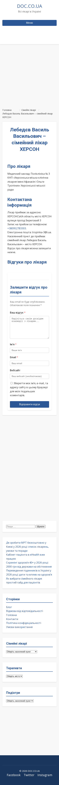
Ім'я (13, 344)
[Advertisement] (29, 75)
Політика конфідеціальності (23, 623)
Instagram (44, 775)
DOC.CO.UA (29, 6)
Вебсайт (15, 370)
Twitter (29, 775)
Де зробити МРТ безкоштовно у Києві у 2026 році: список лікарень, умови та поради (27, 546)
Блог (9, 607)
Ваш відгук (17, 312)
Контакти (12, 619)
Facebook (14, 775)
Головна (11, 615)
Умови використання (19, 627)
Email (14, 357)
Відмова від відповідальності (24, 611)
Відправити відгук (29, 404)
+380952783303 (16, 228)
